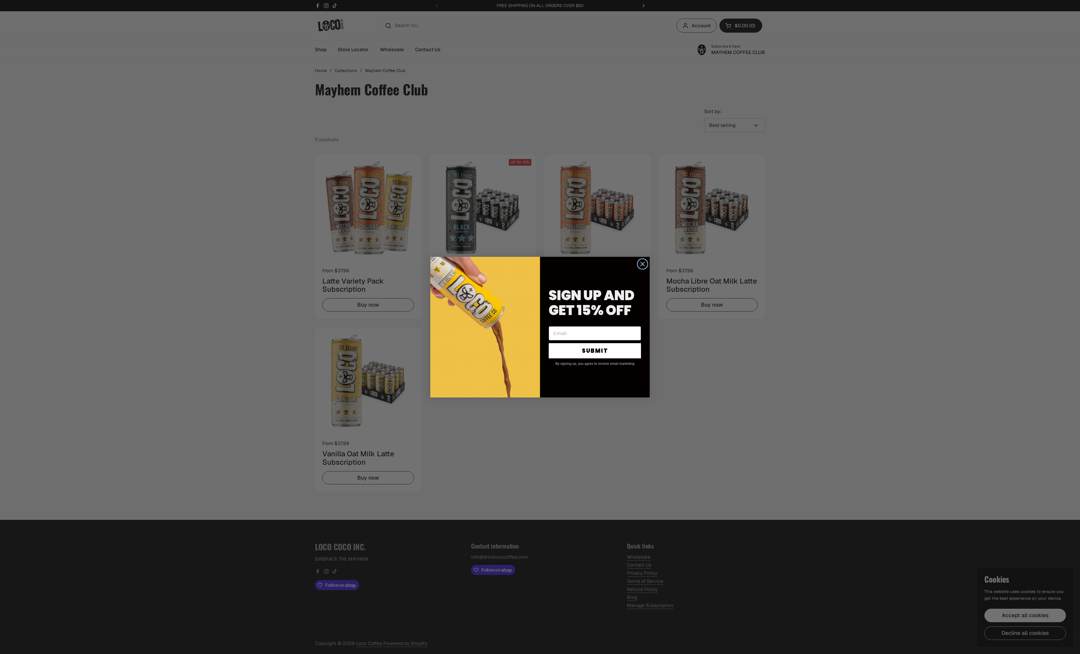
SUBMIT (595, 351)
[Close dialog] (642, 264)
